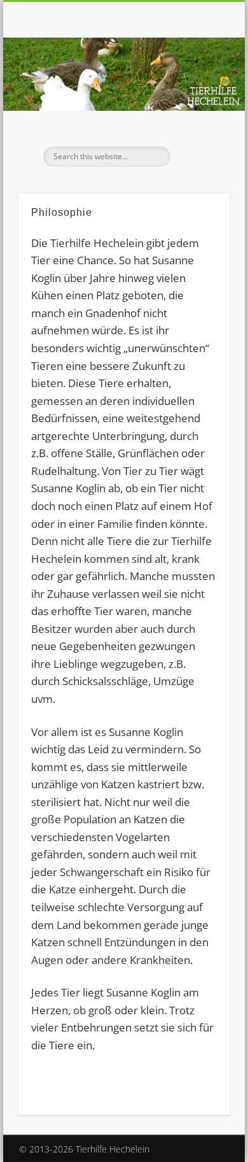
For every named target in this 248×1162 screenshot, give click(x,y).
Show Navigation (198, 114)
